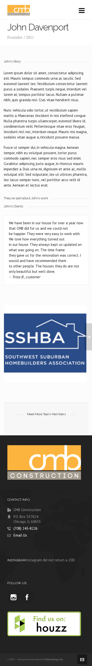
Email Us (20, 535)
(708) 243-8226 (25, 528)
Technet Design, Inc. (53, 659)
